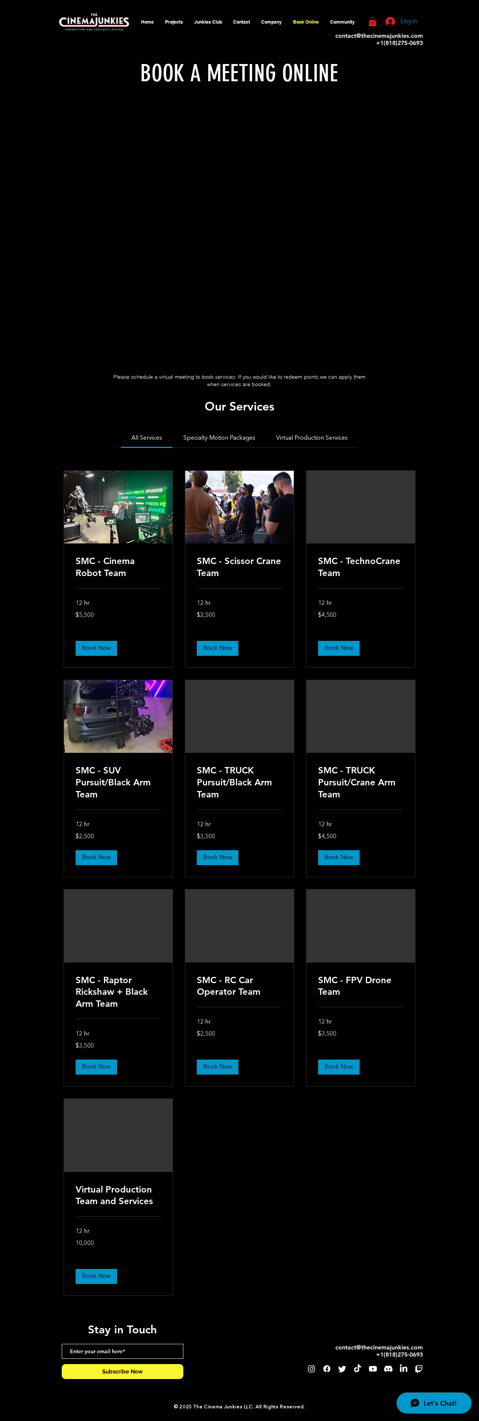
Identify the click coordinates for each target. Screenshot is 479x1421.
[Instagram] (311, 1368)
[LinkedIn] (403, 1368)
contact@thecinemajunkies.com (379, 35)
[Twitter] (342, 1368)
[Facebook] (327, 1368)
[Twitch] (419, 1368)
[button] (271, 21)
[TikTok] (357, 1368)
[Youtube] (373, 1368)
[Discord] (388, 1368)
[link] (146, 438)
